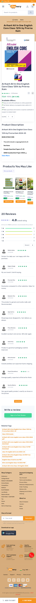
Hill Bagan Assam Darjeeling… (8, 192)
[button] (8, 533)
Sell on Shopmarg (6, 506)
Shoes (3, 501)
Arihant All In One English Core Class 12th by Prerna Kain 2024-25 (16, 430)
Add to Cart (8, 201)
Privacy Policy (23, 482)
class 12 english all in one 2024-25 (13, 452)
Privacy (19, 574)
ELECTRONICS (5, 490)
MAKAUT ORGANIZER (7, 480)
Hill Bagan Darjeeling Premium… (30, 193)
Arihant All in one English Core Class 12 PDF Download (16, 447)
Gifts (2, 503)
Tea (2, 499)
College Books (5, 478)
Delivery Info (22, 489)
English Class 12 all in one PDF (12, 459)
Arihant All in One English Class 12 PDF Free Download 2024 (16, 455)
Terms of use (26, 574)
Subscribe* (28, 518)
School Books (5, 483)
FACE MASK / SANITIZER (7, 496)
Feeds (21, 508)
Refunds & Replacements (26, 484)
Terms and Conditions (25, 480)
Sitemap (21, 493)
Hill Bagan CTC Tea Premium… (20, 192)
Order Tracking (23, 487)
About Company (23, 501)
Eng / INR (6, 1)
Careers (21, 504)
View (32, 1)
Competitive (4, 485)
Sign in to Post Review (18, 415)
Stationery (4, 476)
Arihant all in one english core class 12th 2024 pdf (17, 438)
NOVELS (3, 487)
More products (8, 171)
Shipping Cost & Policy (25, 491)
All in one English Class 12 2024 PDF (14, 462)
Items (22, 19)
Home (16, 19)
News (21, 506)
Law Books (4, 492)
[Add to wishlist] (28, 93)
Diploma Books (5, 494)
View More (18, 401)
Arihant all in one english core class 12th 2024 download (17, 443)
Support (12, 574)
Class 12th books (7, 434)
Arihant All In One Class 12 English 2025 (15, 466)
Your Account (23, 477)
